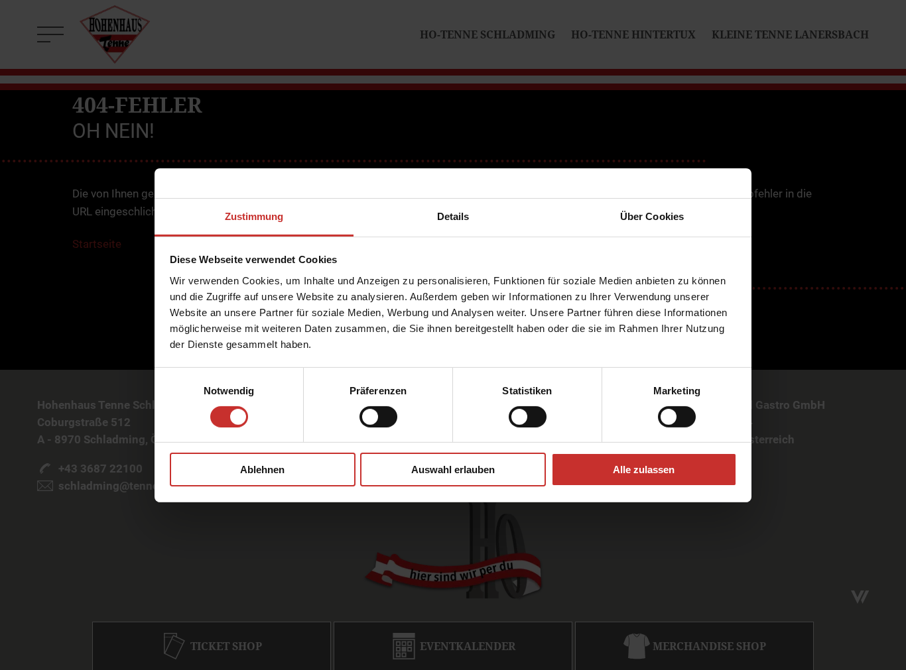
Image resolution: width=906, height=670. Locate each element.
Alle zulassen (644, 469)
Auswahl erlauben (453, 469)
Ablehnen (262, 469)
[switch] (378, 416)
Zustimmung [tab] (254, 215)
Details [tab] (453, 215)
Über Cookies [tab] (652, 215)
